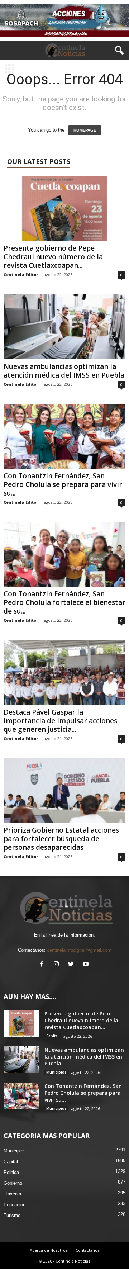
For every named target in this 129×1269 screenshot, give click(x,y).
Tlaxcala (12, 1194)
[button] (118, 50)
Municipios (56, 1072)
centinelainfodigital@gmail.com (79, 950)
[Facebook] (43, 964)
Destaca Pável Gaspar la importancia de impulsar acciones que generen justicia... (60, 720)
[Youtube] (86, 964)
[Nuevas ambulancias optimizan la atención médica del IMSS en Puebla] (64, 326)
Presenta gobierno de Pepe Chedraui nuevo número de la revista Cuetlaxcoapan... (53, 256)
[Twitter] (72, 964)
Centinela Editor (21, 274)
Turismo (12, 1215)
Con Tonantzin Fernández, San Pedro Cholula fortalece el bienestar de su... (64, 602)
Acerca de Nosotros (48, 1250)
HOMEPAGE (84, 130)
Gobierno (13, 1183)
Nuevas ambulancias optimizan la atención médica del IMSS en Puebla (64, 371)
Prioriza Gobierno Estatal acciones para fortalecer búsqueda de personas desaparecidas (61, 838)
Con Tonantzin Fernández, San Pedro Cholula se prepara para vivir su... (63, 484)
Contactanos (87, 1250)
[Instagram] (58, 964)
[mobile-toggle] (9, 69)
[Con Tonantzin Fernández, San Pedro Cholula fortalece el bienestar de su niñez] (64, 554)
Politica (11, 1172)
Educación (14, 1204)
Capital (52, 1035)
